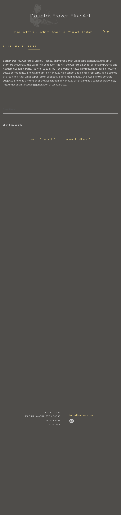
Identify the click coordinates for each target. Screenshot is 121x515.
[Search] (104, 31)
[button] (30, 31)
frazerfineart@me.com (81, 415)
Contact (54, 424)
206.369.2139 (52, 420)
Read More (9, 109)
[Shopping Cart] (108, 32)
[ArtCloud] (71, 421)
